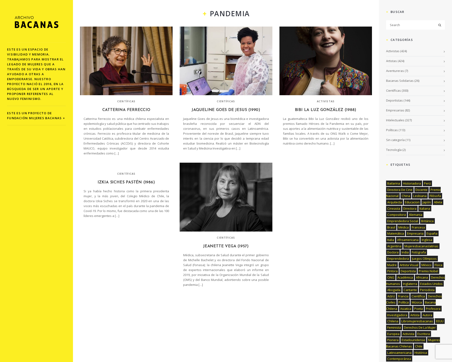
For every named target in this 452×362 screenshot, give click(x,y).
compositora (396, 214)
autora (427, 315)
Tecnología (394, 150)
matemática (395, 233)
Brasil (391, 227)
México (426, 265)
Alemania (415, 214)
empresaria (415, 233)
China (406, 196)
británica (427, 221)
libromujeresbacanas (417, 321)
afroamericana (408, 240)
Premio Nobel (428, 271)
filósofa (435, 196)
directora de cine (399, 190)
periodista (427, 290)
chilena (392, 321)
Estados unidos (431, 284)
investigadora (397, 315)
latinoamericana (399, 352)
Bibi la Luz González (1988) (326, 110)
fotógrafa (419, 252)
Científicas (126, 101)
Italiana (425, 208)
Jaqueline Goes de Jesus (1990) (226, 110)
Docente (422, 190)
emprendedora (398, 258)
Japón (427, 202)
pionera (393, 340)
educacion (412, 202)
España (432, 233)
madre (392, 265)
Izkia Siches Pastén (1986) (126, 182)
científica (418, 296)
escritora (423, 334)
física (438, 265)
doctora (393, 252)
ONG (390, 277)
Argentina (394, 246)
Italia (390, 240)
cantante (410, 290)
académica (405, 277)
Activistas (326, 101)
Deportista (408, 271)
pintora (392, 271)
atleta (438, 202)
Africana (422, 277)
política (404, 302)
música (417, 302)
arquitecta (394, 202)
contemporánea (399, 359)
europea (393, 334)
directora (409, 208)
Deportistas (394, 100)
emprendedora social (402, 221)
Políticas (392, 130)
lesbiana (420, 196)
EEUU (440, 321)
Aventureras (395, 71)
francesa (418, 227)
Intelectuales (395, 120)
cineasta (393, 208)
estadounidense (413, 340)
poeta (418, 309)
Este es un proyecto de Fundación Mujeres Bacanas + (36, 115)
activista (408, 334)
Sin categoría (395, 140)
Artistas (391, 61)
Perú (427, 183)
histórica (421, 352)
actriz (391, 296)
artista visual (409, 265)
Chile (418, 346)
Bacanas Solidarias (400, 81)
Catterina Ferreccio (126, 110)
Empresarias (395, 110)
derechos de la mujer (420, 327)
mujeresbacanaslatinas (421, 246)
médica (403, 227)
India (405, 252)
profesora (433, 309)
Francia (403, 296)
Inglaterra (410, 284)
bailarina (393, 183)
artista (415, 315)
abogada (393, 290)
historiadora (412, 183)
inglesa (427, 240)
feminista (394, 327)
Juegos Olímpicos (424, 258)
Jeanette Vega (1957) (226, 246)
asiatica (405, 309)
